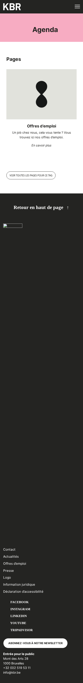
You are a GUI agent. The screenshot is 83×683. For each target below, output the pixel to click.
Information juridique (19, 584)
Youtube (18, 623)
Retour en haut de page (38, 207)
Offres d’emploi (41, 126)
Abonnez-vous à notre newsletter (35, 643)
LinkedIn (18, 616)
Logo (7, 577)
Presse (8, 571)
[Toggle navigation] (77, 6)
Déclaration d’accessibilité (23, 591)
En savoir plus (41, 145)
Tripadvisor (21, 630)
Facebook (19, 602)
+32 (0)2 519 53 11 (17, 668)
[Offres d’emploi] (41, 94)
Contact (9, 549)
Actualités (11, 556)
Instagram (20, 609)
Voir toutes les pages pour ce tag (31, 175)
